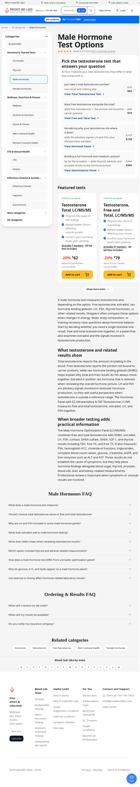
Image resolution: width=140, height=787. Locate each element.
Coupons (91, 720)
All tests (39, 699)
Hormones (20, 647)
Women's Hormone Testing (40, 731)
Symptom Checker (64, 722)
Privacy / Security (92, 769)
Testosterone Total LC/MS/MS (76, 208)
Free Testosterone (62, 647)
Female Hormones (115, 647)
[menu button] (132, 10)
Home (4, 27)
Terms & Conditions (118, 769)
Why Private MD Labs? (15, 2)
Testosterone (39, 647)
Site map (58, 728)
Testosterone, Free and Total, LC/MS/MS (118, 210)
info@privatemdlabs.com (117, 701)
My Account (90, 695)
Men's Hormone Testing (40, 718)
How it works (61, 695)
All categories (18, 27)
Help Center (109, 707)
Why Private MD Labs (66, 701)
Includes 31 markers (115, 246)
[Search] (91, 10)
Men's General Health (89, 647)
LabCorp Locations (64, 716)
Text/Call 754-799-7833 (120, 695)
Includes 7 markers (72, 245)
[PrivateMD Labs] (12, 689)
